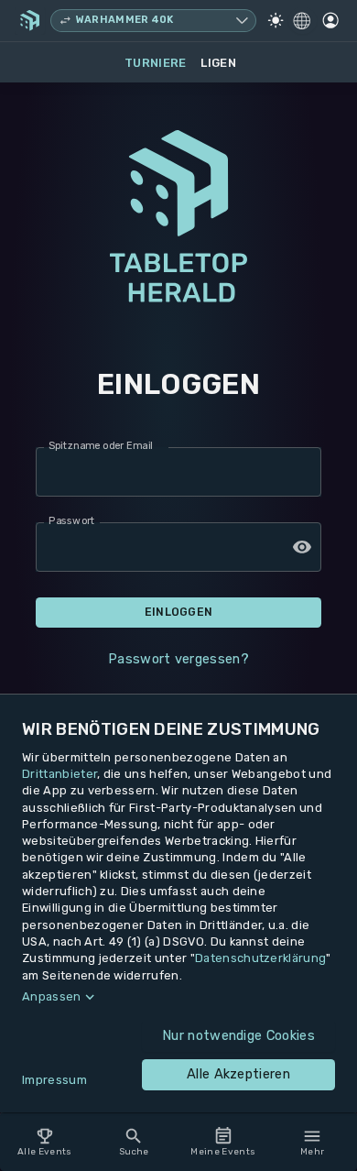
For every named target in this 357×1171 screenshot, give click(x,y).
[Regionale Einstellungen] (302, 20)
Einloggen (179, 612)
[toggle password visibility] (302, 547)
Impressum (54, 1080)
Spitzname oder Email (101, 446)
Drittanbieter (59, 774)
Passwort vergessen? (178, 659)
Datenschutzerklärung (260, 958)
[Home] (30, 20)
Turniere (155, 63)
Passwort (72, 521)
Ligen (218, 63)
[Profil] (330, 20)
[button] (178, 997)
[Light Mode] (275, 20)
